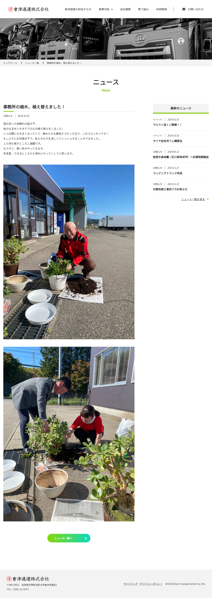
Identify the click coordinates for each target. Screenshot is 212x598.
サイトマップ (130, 583)
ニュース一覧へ (63, 538)
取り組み (143, 9)
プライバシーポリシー (150, 583)
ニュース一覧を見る (193, 199)
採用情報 (161, 9)
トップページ (10, 63)
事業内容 (104, 9)
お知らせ (8, 115)
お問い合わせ (196, 9)
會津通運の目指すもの (78, 9)
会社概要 (125, 9)
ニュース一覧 (32, 63)
